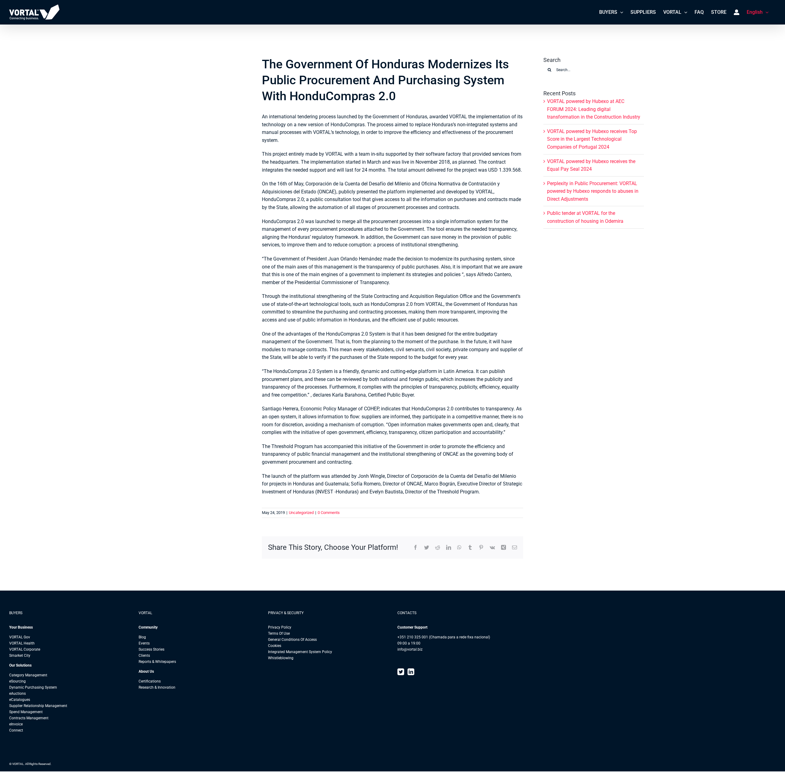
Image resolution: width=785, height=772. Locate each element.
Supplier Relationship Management (38, 706)
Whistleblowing (280, 658)
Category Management (28, 675)
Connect (16, 730)
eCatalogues (19, 700)
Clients (144, 655)
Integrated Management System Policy (300, 652)
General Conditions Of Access (292, 639)
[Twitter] (400, 671)
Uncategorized (301, 512)
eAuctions (17, 693)
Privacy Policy (279, 627)
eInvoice (16, 724)
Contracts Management (28, 718)
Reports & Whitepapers (157, 662)
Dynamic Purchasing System (33, 687)
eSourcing (17, 681)
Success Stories (151, 649)
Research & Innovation (157, 687)
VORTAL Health (22, 643)
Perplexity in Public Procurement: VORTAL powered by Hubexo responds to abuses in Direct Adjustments (592, 191)
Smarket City (19, 655)
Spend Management (26, 712)
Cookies (274, 646)
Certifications (150, 681)
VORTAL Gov (19, 637)
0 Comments (329, 512)
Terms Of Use (279, 633)
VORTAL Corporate (24, 649)
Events (144, 643)
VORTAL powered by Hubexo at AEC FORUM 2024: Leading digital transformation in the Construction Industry (593, 109)
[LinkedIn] (411, 671)
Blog (142, 637)
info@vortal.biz (410, 649)
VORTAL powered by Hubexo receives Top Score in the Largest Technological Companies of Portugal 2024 (592, 139)
